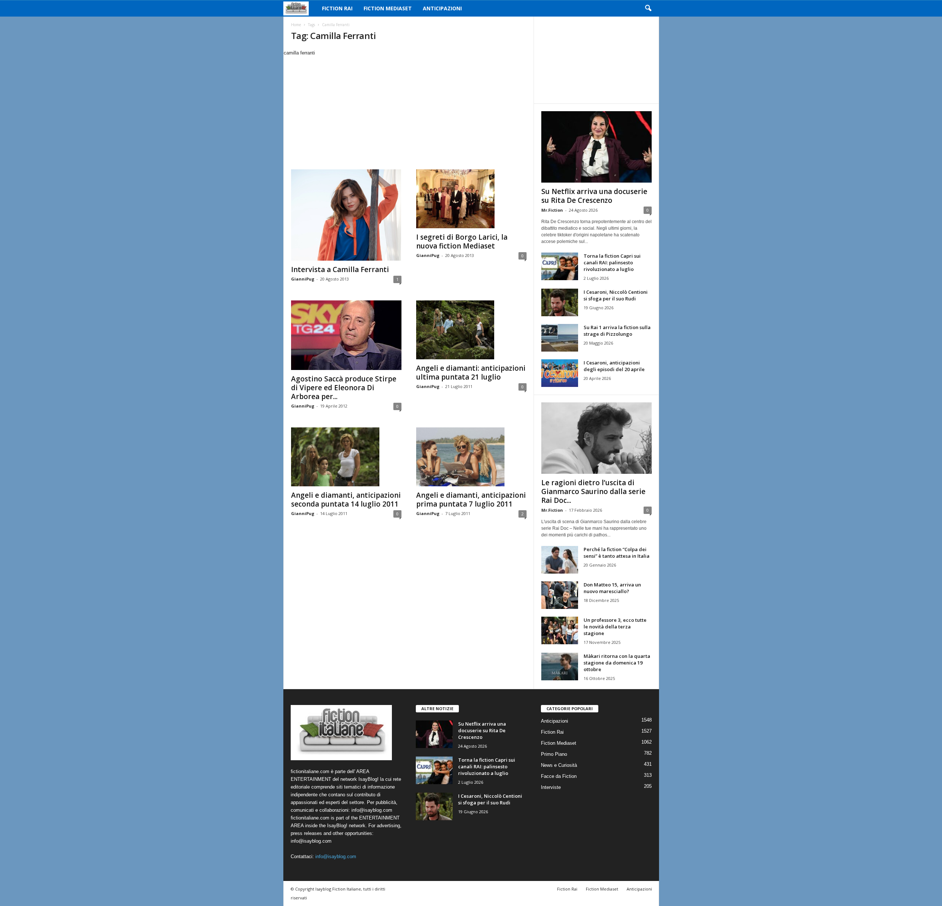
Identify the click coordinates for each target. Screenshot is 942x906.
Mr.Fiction (552, 210)
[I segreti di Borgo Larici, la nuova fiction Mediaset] (471, 198)
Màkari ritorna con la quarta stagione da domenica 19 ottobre (617, 663)
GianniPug (302, 279)
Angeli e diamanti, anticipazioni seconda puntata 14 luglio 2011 (346, 499)
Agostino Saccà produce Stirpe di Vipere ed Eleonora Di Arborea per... (343, 387)
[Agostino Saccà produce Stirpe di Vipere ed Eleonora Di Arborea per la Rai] (346, 335)
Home (296, 24)
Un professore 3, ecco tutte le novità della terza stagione (615, 627)
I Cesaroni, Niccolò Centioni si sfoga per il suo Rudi (616, 295)
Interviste (551, 787)
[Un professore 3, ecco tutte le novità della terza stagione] (559, 630)
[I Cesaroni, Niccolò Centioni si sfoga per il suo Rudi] (559, 302)
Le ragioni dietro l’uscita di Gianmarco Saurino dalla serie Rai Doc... (593, 491)
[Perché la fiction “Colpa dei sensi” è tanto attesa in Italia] (559, 560)
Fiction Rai (337, 8)
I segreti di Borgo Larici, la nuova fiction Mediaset (461, 241)
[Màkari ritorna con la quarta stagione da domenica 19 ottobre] (559, 666)
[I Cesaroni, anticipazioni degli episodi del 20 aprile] (559, 373)
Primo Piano (554, 754)
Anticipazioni (442, 8)
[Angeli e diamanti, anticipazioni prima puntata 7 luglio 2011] (471, 456)
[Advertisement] (408, 111)
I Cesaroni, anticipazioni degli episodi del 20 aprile (614, 366)
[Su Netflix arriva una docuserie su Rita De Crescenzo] (596, 147)
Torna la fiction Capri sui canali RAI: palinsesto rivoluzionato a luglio (612, 262)
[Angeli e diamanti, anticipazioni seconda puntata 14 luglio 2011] (346, 456)
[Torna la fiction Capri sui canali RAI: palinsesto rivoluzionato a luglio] (559, 266)
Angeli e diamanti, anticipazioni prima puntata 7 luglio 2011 (471, 499)
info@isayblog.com (335, 856)
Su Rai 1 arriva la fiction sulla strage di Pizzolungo (617, 330)
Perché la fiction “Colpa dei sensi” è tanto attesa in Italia (616, 552)
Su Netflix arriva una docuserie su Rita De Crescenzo (594, 196)
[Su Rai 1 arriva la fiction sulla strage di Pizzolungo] (559, 338)
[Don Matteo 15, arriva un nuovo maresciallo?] (559, 595)
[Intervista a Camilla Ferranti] (346, 215)
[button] (648, 8)
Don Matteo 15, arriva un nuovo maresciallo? (612, 588)
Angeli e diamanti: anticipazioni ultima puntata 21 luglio (470, 372)
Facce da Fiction (559, 776)
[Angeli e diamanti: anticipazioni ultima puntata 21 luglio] (471, 329)
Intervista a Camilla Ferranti (340, 269)
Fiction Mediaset (388, 8)
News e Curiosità (559, 765)
